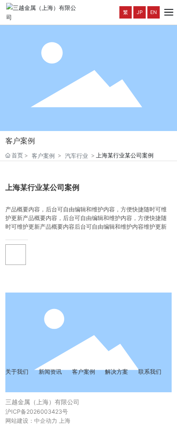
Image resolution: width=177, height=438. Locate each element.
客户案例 (43, 155)
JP (140, 12)
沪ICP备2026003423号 (36, 411)
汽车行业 (76, 155)
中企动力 (45, 420)
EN (153, 12)
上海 (64, 420)
